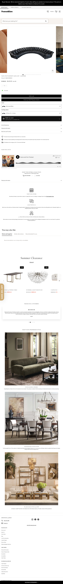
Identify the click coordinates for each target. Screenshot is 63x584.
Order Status (3, 557)
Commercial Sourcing (5, 565)
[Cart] (56, 11)
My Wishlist (3, 553)
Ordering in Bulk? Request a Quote (31, 99)
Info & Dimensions (5, 125)
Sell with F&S (3, 569)
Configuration (5, 109)
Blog (2, 536)
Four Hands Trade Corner (26, 7)
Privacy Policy (3, 542)
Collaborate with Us (4, 571)
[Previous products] (4, 281)
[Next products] (59, 281)
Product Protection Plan (5, 551)
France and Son (4, 168)
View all (32, 262)
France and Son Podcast (12, 168)
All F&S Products (4, 7)
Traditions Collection (14, 7)
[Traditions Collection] (31, 418)
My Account (3, 530)
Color (2, 102)
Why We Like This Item (6, 131)
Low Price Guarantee (4, 538)
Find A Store (3, 534)
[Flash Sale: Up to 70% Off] (31, 478)
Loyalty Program (4, 540)
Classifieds (3, 573)
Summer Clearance (31, 258)
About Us (2, 532)
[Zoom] (52, 70)
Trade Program (3, 563)
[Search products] (46, 21)
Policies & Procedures (5, 549)
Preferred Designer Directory (6, 544)
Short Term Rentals (4, 567)
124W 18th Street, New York (31, 525)
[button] (31, 582)
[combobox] (31, 106)
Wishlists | (52, 11)
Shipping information (5, 128)
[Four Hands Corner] (31, 358)
